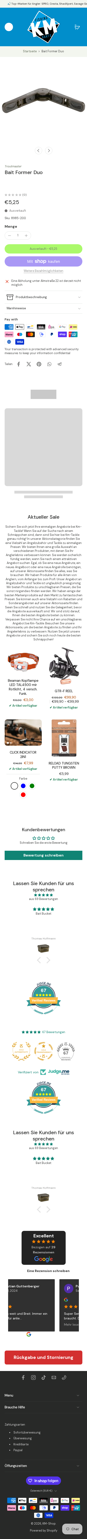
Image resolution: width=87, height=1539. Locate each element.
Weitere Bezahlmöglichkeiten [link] (43, 271)
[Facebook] (23, 1377)
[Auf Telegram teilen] (59, 364)
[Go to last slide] (38, 150)
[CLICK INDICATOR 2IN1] (23, 732)
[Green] (32, 786)
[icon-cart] (77, 27)
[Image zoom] (43, 100)
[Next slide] (48, 150)
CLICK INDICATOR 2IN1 (23, 754)
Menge (11, 226)
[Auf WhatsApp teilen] (49, 364)
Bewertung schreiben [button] (43, 855)
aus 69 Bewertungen (43, 899)
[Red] (23, 794)
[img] (43, 895)
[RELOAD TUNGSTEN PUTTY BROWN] (64, 738)
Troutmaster (13, 166)
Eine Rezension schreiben (48, 1271)
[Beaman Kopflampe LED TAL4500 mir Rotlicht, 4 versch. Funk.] (23, 660)
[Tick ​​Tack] (44, 1377)
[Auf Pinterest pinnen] (39, 364)
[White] (14, 786)
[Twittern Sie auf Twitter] (29, 364)
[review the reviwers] (61, 1300)
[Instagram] (33, 1377)
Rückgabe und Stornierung (43, 1357)
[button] (43, 249)
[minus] (9, 235)
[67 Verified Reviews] (43, 1017)
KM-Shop (49, 1524)
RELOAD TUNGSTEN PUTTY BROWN (64, 765)
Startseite (30, 51)
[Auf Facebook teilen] (18, 364)
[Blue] (23, 786)
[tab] (8, 743)
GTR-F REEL (64, 691)
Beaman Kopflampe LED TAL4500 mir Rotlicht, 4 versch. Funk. (23, 687)
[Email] (54, 1377)
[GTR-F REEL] (64, 666)
